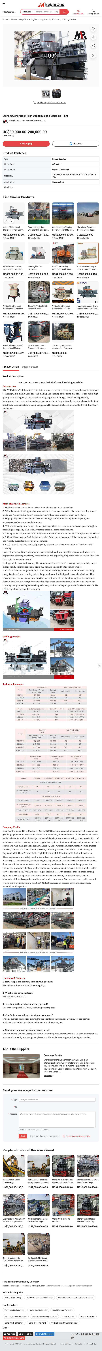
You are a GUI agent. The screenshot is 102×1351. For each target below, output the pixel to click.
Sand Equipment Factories (15, 1316)
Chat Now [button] (77, 143)
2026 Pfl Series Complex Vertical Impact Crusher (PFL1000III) (87, 268)
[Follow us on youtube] (93, 1334)
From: (14, 1100)
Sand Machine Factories (62, 1310)
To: (16, 1107)
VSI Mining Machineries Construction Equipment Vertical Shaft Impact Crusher (62, 347)
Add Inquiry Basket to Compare (51, 102)
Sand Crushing (68, 1316)
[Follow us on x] (86, 1334)
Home (5, 19)
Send (23, 1136)
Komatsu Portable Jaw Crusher (40, 1297)
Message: (13, 1114)
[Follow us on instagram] (90, 1334)
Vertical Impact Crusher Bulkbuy (64, 1323)
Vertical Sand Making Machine (44, 1316)
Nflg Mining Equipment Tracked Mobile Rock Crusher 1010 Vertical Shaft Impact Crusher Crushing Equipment (86, 229)
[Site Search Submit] (64, 12)
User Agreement (65, 1344)
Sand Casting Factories (14, 1310)
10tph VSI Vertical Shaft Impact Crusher (38, 307)
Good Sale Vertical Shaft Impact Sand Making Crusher (13, 347)
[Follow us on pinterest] (97, 1334)
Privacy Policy (92, 1344)
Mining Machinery (53, 19)
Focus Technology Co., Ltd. (32, 1344)
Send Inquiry (26, 143)
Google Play (25, 1334)
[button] (4, 4)
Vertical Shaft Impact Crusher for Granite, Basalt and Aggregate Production (37, 347)
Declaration (79, 1344)
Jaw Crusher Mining (13, 1297)
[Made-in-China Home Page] (51, 4)
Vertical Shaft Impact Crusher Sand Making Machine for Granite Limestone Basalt (61, 307)
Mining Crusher (69, 19)
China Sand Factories (38, 1310)
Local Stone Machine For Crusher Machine (75, 1297)
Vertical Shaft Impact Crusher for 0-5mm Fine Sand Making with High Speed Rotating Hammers (13, 307)
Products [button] (27, 11)
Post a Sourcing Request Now (76, 1136)
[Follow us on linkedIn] (72, 1338)
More (5, 1327)
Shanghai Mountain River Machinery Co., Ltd (27, 120)
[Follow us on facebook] (82, 1334)
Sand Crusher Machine (14, 1323)
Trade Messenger (44, 1334)
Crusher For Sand (87, 1316)
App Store (9, 1334)
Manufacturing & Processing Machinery (26, 19)
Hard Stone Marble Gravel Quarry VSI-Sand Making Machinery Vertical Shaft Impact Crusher (87, 307)
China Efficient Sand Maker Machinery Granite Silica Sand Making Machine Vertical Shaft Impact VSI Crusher (13, 229)
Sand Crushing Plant (37, 1323)
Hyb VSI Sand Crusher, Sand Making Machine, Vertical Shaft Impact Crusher (12, 268)
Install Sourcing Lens (15, 1338)
